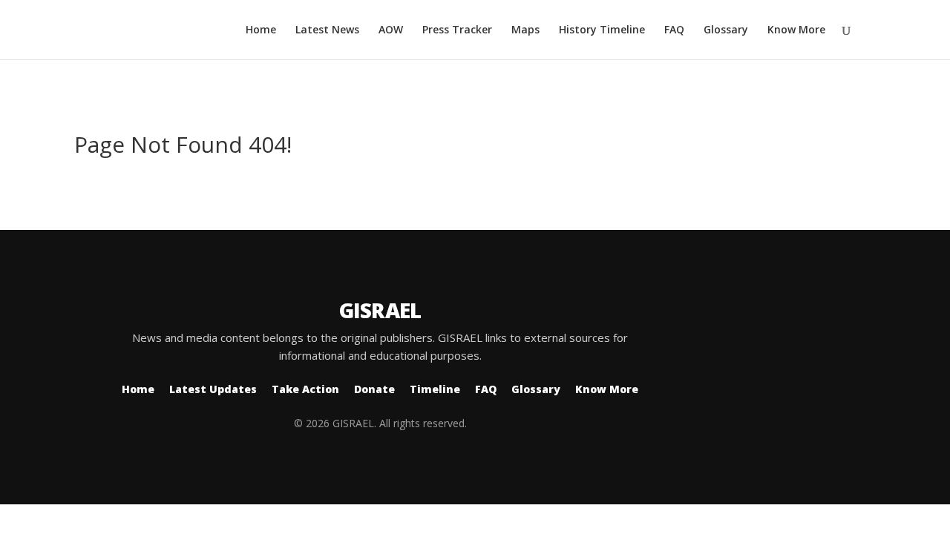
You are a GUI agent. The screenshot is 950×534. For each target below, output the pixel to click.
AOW (391, 30)
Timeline (435, 389)
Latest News (327, 30)
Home (261, 30)
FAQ (674, 30)
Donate (374, 389)
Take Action (305, 389)
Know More (796, 30)
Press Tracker (457, 30)
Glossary (726, 30)
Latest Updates (213, 389)
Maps (525, 30)
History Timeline (602, 30)
